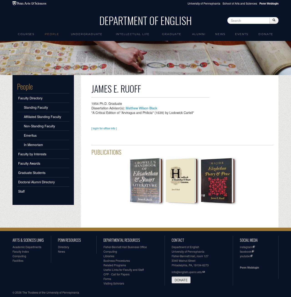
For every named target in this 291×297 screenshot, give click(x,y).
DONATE (181, 280)
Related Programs (114, 265)
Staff (21, 191)
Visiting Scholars (113, 283)
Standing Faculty (36, 107)
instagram (246, 247)
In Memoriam (33, 144)
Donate (265, 34)
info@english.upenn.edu (187, 272)
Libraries (108, 256)
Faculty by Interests (32, 154)
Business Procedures (116, 260)
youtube (245, 256)
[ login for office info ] (104, 128)
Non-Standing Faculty (39, 126)
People (52, 34)
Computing (19, 256)
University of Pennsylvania (204, 3)
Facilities (18, 260)
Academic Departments (27, 247)
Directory (63, 247)
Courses (26, 34)
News (220, 34)
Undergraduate (87, 34)
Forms (107, 279)
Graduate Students (31, 172)
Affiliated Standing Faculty (42, 116)
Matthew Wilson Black (141, 108)
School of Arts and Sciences (240, 3)
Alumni (199, 34)
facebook (245, 251)
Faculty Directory (30, 98)
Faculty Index (21, 251)
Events (241, 34)
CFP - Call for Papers (116, 274)
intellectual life (133, 34)
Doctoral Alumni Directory (36, 182)
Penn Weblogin (249, 267)
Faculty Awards (29, 163)
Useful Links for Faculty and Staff (123, 270)
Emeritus (30, 135)
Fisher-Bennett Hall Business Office (125, 247)
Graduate (171, 34)
